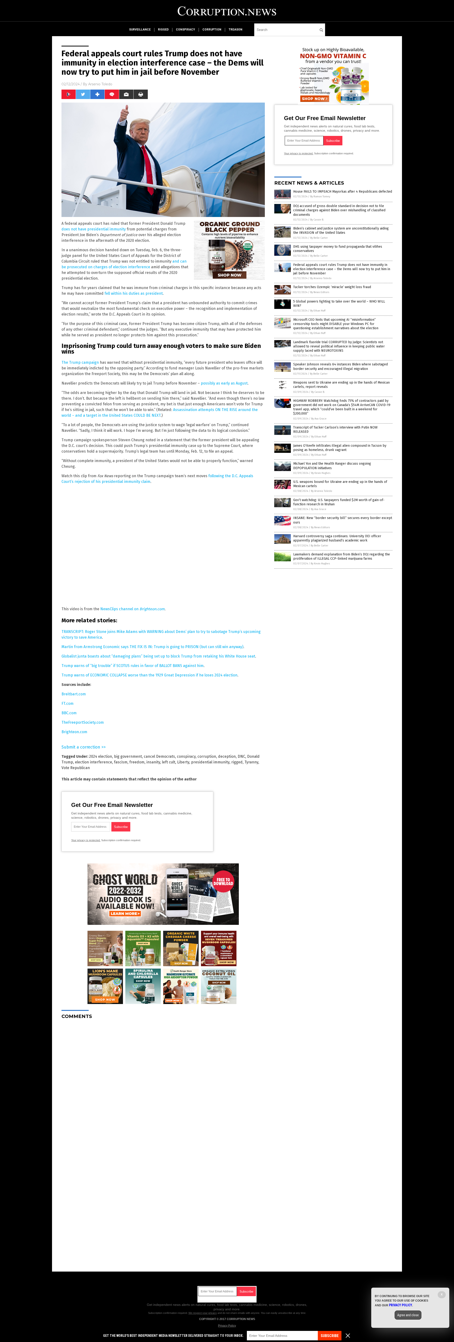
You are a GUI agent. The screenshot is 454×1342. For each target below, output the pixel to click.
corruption (211, 29)
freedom (136, 762)
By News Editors (319, 292)
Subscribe (330, 1335)
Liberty (183, 762)
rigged (163, 29)
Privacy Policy (227, 1325)
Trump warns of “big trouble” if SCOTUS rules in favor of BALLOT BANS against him (132, 665)
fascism (120, 762)
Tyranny (251, 762)
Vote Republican (75, 768)
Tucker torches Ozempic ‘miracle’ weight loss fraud (332, 287)
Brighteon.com (152, 609)
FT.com (67, 703)
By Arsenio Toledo (321, 278)
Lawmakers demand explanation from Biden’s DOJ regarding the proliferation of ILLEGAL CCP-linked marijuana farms (341, 556)
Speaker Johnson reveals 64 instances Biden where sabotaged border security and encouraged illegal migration (340, 366)
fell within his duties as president (134, 293)
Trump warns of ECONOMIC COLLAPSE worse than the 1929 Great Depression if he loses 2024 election (149, 675)
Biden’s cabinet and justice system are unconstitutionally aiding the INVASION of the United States (341, 230)
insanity (153, 762)
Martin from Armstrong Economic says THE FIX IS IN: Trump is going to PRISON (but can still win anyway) (152, 647)
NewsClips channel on (120, 609)
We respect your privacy (202, 1313)
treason (235, 29)
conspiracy (185, 29)
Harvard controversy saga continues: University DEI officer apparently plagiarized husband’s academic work (337, 538)
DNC (241, 756)
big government (128, 756)
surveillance (140, 29)
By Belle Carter (319, 237)
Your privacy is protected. (85, 840)
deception (227, 756)
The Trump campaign (80, 362)
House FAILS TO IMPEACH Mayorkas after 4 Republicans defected (342, 192)
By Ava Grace (319, 418)
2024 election (100, 756)
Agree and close (408, 1315)
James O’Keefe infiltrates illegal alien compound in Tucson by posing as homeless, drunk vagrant (339, 448)
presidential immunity (210, 762)
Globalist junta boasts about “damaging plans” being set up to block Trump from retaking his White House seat (158, 656)
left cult (168, 762)
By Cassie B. (317, 219)
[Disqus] (163, 1082)
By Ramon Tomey (320, 196)
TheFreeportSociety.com (82, 722)
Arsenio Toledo (100, 84)
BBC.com (69, 713)
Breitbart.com (73, 694)
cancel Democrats (159, 756)
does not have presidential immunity (93, 229)
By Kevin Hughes (320, 473)
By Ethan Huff (317, 310)
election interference (93, 762)
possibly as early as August (224, 383)
